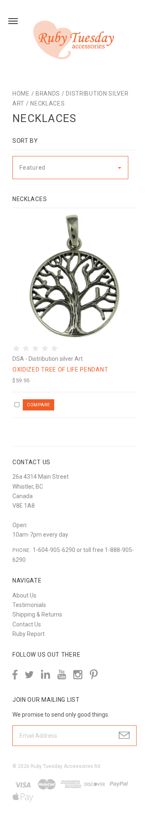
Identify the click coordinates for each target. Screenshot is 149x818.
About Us (24, 595)
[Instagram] (77, 674)
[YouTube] (62, 674)
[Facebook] (14, 674)
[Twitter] (29, 674)
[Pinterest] (94, 673)
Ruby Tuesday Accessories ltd (65, 766)
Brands (48, 93)
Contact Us (26, 624)
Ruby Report (28, 634)
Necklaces (47, 103)
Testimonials (29, 605)
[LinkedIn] (45, 674)
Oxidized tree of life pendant (60, 369)
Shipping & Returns (37, 614)
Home (21, 93)
